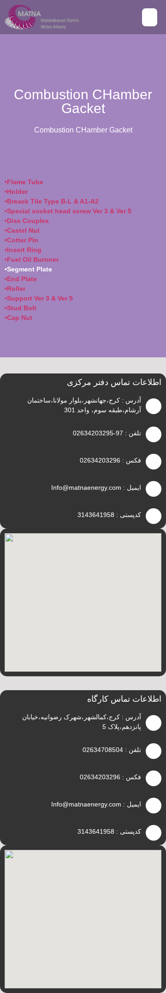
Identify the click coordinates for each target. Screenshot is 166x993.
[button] (149, 17)
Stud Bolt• (20, 308)
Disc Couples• (27, 220)
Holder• (16, 191)
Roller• (15, 288)
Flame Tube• (24, 182)
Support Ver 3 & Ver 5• (39, 298)
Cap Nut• (18, 317)
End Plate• (21, 279)
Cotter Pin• (21, 240)
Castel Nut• (22, 230)
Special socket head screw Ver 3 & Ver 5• (68, 211)
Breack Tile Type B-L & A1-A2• (52, 201)
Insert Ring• (23, 249)
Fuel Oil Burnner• (32, 259)
